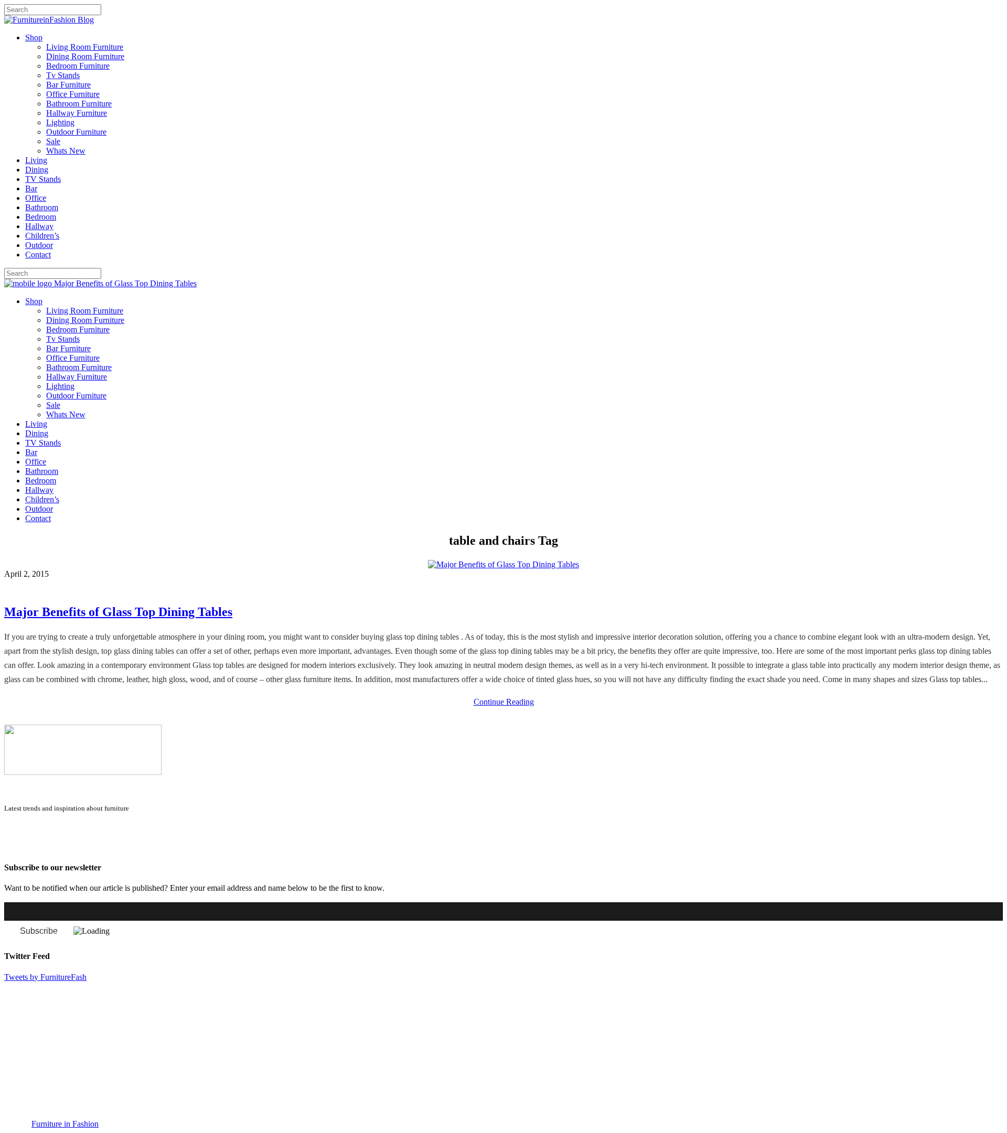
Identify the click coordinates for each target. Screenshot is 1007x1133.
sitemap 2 (53, 847)
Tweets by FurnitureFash (45, 977)
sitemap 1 (20, 847)
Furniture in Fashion (65, 1123)
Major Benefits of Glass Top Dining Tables (118, 612)
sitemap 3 (87, 847)
